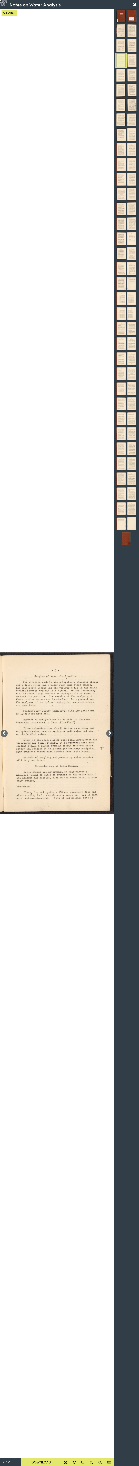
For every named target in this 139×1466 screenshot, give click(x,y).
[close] (135, 4)
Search (10, 12)
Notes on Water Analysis (35, 4)
